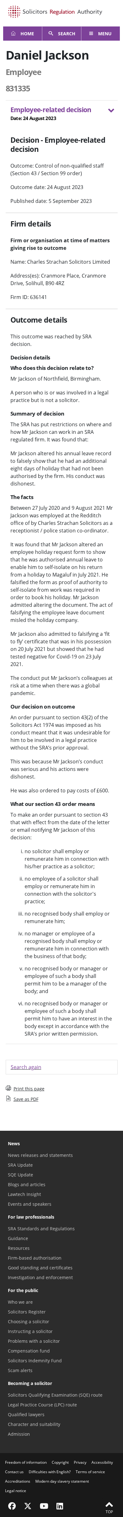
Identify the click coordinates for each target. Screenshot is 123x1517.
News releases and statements (40, 1155)
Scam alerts (20, 1370)
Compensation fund (29, 1351)
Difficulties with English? (50, 1471)
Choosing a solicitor (28, 1322)
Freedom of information (26, 1462)
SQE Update (20, 1175)
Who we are (20, 1302)
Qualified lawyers (26, 1414)
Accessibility (102, 1462)
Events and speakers (29, 1204)
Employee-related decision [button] (50, 113)
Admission (19, 1434)
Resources (19, 1248)
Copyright (60, 1462)
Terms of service (90, 1471)
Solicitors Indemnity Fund (35, 1361)
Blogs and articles (26, 1184)
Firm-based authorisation (35, 1258)
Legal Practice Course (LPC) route (42, 1405)
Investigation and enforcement (40, 1277)
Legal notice (15, 1490)
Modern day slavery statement (62, 1481)
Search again (26, 1067)
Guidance (18, 1238)
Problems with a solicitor (34, 1341)
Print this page (29, 1089)
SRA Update (20, 1165)
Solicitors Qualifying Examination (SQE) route (55, 1395)
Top (109, 1511)
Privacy (80, 1462)
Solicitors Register (27, 1312)
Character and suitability (34, 1424)
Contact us (14, 1471)
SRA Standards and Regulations (41, 1229)
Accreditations (17, 1481)
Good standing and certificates (40, 1268)
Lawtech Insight (24, 1194)
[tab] (62, 115)
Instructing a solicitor (30, 1331)
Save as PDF (26, 1099)
